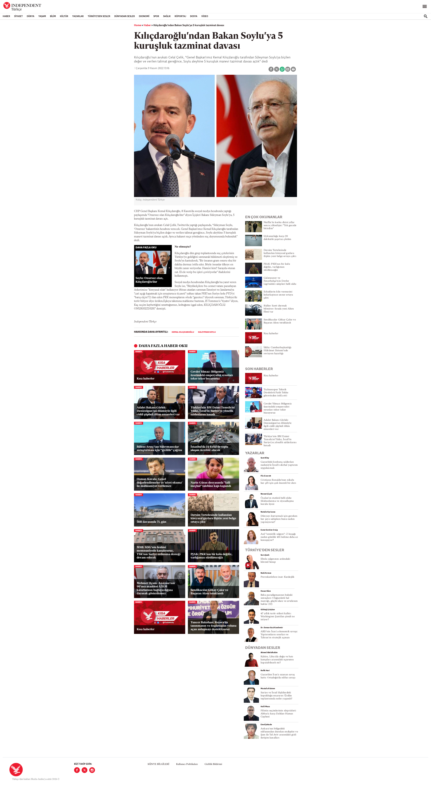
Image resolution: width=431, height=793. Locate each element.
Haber (6, 16)
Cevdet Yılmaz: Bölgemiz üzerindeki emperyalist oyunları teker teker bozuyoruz (212, 375)
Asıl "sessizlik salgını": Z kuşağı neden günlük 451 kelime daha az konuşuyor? (279, 537)
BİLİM (53, 16)
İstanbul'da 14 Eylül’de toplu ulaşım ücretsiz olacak (209, 448)
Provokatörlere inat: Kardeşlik (277, 577)
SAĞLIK (167, 16)
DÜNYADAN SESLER (124, 16)
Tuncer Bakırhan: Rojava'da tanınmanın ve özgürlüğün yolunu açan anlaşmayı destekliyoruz (213, 626)
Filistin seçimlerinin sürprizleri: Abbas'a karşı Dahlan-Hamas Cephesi (278, 713)
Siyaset (18, 16)
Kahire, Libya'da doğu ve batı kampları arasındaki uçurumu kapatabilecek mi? (277, 659)
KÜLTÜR (64, 16)
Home (137, 25)
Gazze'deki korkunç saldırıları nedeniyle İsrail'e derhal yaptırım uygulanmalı (279, 465)
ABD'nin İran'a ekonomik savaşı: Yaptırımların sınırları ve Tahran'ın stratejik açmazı (279, 634)
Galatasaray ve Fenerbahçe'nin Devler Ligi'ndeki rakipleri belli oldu (280, 281)
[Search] (425, 16)
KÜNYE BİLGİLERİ (158, 764)
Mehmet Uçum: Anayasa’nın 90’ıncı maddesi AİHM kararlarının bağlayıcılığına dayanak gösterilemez (156, 588)
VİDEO (204, 16)
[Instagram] (92, 770)
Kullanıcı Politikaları (187, 764)
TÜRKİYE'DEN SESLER (99, 16)
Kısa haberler (145, 378)
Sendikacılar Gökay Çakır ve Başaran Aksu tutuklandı (209, 592)
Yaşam (42, 16)
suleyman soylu (207, 332)
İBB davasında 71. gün (151, 522)
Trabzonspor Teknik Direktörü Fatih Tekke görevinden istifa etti (276, 392)
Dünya (30, 16)
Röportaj (180, 16)
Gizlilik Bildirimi (213, 764)
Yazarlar (78, 16)
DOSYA (193, 16)
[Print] (293, 69)
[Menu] (424, 6)
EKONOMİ (144, 16)
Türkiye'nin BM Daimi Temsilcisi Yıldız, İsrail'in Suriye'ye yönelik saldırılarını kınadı (213, 411)
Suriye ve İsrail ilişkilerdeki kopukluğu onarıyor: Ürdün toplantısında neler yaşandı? (276, 695)
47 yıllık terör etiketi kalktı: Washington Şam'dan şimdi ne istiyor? (278, 616)
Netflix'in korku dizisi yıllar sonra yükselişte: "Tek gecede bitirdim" (280, 225)
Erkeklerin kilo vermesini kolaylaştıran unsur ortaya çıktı (278, 295)
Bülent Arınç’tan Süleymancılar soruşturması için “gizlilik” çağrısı (159, 448)
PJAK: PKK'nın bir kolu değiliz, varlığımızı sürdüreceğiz (211, 556)
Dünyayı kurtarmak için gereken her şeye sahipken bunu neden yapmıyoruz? (279, 519)
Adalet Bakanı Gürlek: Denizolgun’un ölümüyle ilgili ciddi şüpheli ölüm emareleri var (158, 411)
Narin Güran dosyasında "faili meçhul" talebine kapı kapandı (211, 484)
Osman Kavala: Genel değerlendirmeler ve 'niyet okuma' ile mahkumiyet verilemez (159, 483)
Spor (156, 16)
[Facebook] (77, 770)
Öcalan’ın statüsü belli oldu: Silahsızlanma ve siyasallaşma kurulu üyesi (277, 501)
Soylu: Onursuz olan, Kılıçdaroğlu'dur (149, 280)
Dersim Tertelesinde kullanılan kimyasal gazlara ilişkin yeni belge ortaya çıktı (213, 518)
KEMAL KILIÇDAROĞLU (183, 332)
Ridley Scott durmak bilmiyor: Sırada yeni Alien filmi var (279, 309)
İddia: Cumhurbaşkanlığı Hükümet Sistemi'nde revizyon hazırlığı (277, 350)
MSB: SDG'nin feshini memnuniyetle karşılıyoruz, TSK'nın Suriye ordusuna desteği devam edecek (158, 552)
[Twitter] (84, 770)
